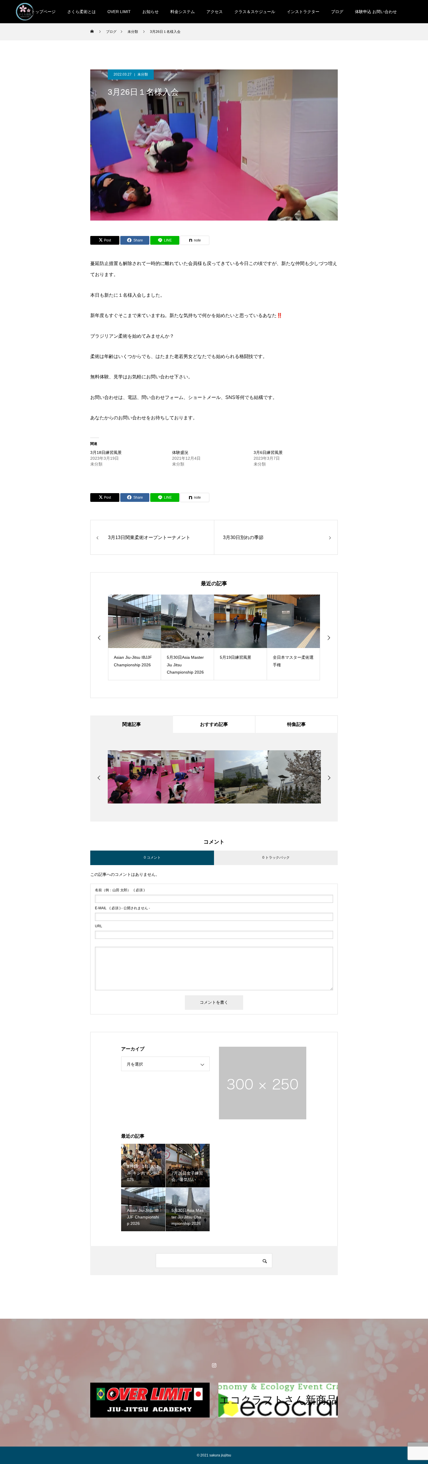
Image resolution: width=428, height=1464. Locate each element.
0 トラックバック (276, 858)
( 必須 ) (120, 890)
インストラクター (303, 11)
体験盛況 (180, 452)
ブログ (337, 11)
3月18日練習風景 (106, 452)
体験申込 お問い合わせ (376, 11)
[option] (134, 637)
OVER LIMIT (119, 11)
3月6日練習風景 (268, 452)
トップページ (43, 11)
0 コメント (152, 858)
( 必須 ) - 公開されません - (122, 908)
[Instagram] (214, 1365)
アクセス (214, 11)
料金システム (182, 11)
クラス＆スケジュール (254, 11)
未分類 (142, 74)
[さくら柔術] (25, 11)
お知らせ (150, 11)
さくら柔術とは (81, 11)
